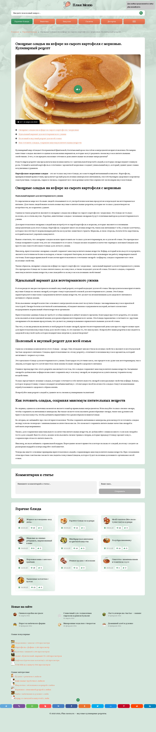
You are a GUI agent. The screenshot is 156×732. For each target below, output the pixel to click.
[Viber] (19, 706)
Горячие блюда (21, 21)
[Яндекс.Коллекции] (45, 706)
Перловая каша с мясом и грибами (38, 560)
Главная (15, 32)
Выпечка (44, 21)
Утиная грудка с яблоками (82, 561)
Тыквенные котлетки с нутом (37, 580)
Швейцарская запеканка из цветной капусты (81, 540)
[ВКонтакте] (58, 706)
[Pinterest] (124, 706)
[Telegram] (6, 706)
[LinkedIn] (150, 706)
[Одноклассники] (85, 706)
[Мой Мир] (111, 706)
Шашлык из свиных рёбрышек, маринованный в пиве (39, 540)
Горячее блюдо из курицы (81, 521)
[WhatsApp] (32, 706)
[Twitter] (98, 706)
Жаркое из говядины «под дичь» (39, 520)
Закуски (67, 21)
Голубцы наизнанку (122, 540)
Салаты (89, 21)
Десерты (112, 21)
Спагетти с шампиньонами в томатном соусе (125, 560)
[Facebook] (71, 706)
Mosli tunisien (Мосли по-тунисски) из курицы (124, 520)
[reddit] (137, 706)
